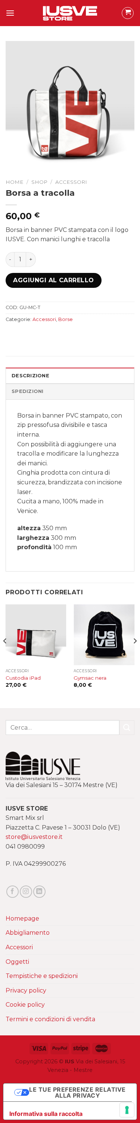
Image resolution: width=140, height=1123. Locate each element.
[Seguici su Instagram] (26, 891)
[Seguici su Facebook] (12, 891)
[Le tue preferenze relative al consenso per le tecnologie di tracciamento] (127, 1110)
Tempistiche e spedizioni (42, 975)
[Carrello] (128, 13)
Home (15, 182)
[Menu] (10, 13)
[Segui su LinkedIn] (39, 891)
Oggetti (17, 961)
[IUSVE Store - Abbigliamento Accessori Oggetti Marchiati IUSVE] (70, 13)
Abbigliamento (28, 932)
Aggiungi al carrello (53, 280)
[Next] (135, 656)
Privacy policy (26, 990)
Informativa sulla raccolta (46, 1113)
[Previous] (5, 656)
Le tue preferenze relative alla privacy (77, 1092)
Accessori (71, 182)
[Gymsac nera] (104, 634)
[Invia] (126, 727)
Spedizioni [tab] (28, 391)
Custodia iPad (23, 678)
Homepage (22, 918)
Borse (65, 319)
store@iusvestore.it (34, 836)
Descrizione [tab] (30, 375)
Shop (39, 182)
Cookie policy (25, 1004)
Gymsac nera (90, 678)
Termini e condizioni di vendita (50, 1019)
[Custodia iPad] (36, 634)
